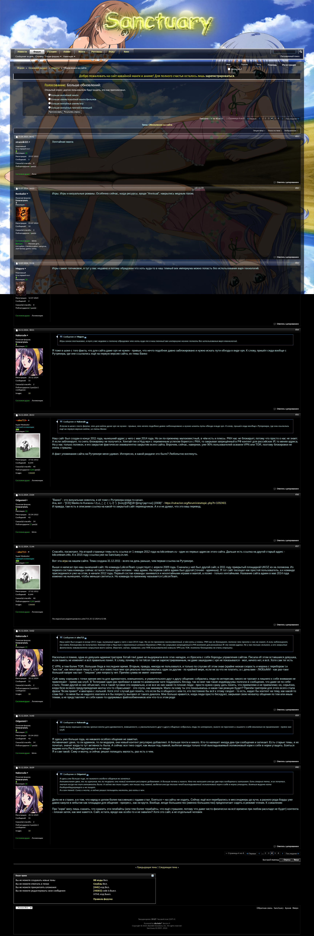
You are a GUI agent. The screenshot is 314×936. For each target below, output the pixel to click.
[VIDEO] (97, 891)
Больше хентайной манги (64, 95)
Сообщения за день (24, 56)
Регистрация (289, 65)
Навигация (68, 56)
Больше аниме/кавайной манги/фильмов (73, 99)
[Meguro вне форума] (21, 289)
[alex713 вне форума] (28, 445)
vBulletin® (158, 924)
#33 (297, 263)
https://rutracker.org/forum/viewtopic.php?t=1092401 (195, 502)
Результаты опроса (72, 112)
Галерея (52, 51)
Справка (39, 56)
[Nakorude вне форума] (29, 362)
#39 (297, 716)
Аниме (67, 51)
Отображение (290, 131)
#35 (297, 415)
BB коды (98, 880)
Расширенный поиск (290, 56)
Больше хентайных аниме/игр (67, 103)
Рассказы (96, 51)
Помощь (272, 65)
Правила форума (102, 899)
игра (65, 560)
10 (29, 393)
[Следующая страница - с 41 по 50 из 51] (282, 119)
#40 (297, 767)
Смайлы (97, 884)
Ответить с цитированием (288, 183)
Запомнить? (236, 69)
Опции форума (52, 56)
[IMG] (96, 887)
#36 (297, 495)
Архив (288, 908)
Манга (81, 51)
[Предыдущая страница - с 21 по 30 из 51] (259, 119)
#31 (297, 136)
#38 (297, 631)
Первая (252, 119)
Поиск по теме (274, 131)
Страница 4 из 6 (237, 118)
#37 (297, 546)
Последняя (291, 119)
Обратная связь (264, 908)
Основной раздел (38, 68)
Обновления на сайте (160, 125)
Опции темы (258, 131)
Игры (111, 51)
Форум (37, 51)
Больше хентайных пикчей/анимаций (71, 108)
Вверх (296, 860)
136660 (31, 473)
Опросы (55, 68)
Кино (126, 51)
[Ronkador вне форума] (23, 214)
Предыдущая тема (147, 867)
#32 (297, 188)
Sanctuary (278, 908)
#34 (297, 330)
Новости (22, 51)
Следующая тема (168, 867)
